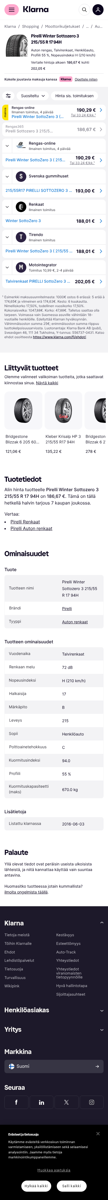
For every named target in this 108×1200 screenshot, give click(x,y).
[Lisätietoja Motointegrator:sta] (7, 267)
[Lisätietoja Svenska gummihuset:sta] (7, 176)
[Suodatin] (8, 95)
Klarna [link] (10, 26)
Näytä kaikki (47, 383)
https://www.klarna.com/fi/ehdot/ (59, 337)
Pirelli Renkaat (25, 521)
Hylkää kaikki (36, 1186)
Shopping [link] (30, 26)
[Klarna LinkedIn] (42, 1102)
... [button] (87, 26)
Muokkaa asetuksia (53, 1170)
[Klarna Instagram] (92, 1102)
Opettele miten (86, 79)
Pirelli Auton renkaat (31, 528)
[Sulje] (98, 1134)
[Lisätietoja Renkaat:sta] (7, 206)
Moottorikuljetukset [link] (62, 26)
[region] (54, 1162)
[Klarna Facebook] (16, 1102)
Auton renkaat (75, 622)
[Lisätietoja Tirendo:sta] (7, 237)
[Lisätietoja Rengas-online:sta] (7, 145)
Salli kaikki (71, 1186)
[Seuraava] (95, 421)
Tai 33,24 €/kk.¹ (83, 115)
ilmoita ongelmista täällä (26, 892)
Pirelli (67, 608)
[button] (16, 45)
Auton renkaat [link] (99, 26)
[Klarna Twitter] (67, 1102)
